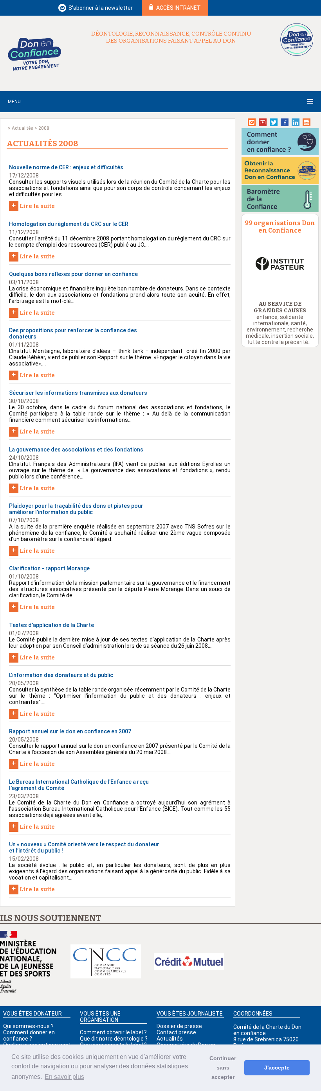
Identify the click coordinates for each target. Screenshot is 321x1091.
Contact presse (176, 1032)
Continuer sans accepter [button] (222, 1067)
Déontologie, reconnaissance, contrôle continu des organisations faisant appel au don (171, 37)
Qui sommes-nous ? (28, 1026)
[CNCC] (105, 962)
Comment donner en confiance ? (29, 1035)
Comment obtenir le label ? (113, 1032)
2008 (43, 128)
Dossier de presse (179, 1026)
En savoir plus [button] (64, 1076)
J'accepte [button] (277, 1067)
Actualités (22, 128)
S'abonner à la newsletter (101, 8)
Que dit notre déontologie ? (114, 1038)
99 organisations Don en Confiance (280, 226)
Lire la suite (33, 205)
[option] (280, 263)
